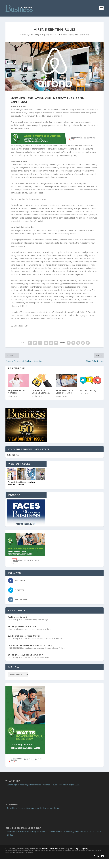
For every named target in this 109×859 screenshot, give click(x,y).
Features (59, 638)
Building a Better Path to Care (22, 626)
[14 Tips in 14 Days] (90, 380)
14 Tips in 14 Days (89, 390)
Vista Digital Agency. (79, 848)
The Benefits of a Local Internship (64, 391)
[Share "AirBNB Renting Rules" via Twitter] (35, 342)
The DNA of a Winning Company (41, 391)
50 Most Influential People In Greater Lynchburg (30, 645)
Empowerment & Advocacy (16, 391)
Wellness (48, 629)
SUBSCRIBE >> (13, 455)
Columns (63, 34)
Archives (40, 620)
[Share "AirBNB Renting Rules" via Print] (56, 342)
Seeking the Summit (17, 617)
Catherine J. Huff (36, 34)
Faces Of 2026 (50, 638)
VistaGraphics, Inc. (50, 848)
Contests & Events (51, 648)
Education (48, 657)
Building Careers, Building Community (25, 655)
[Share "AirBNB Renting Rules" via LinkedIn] (45, 342)
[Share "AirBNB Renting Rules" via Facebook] (29, 342)
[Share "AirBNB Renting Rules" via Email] (51, 342)
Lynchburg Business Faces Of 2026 (24, 636)
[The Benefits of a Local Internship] (66, 380)
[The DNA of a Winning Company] (42, 380)
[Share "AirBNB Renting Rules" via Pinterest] (40, 342)
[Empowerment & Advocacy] (18, 380)
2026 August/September (27, 620)
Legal (70, 34)
